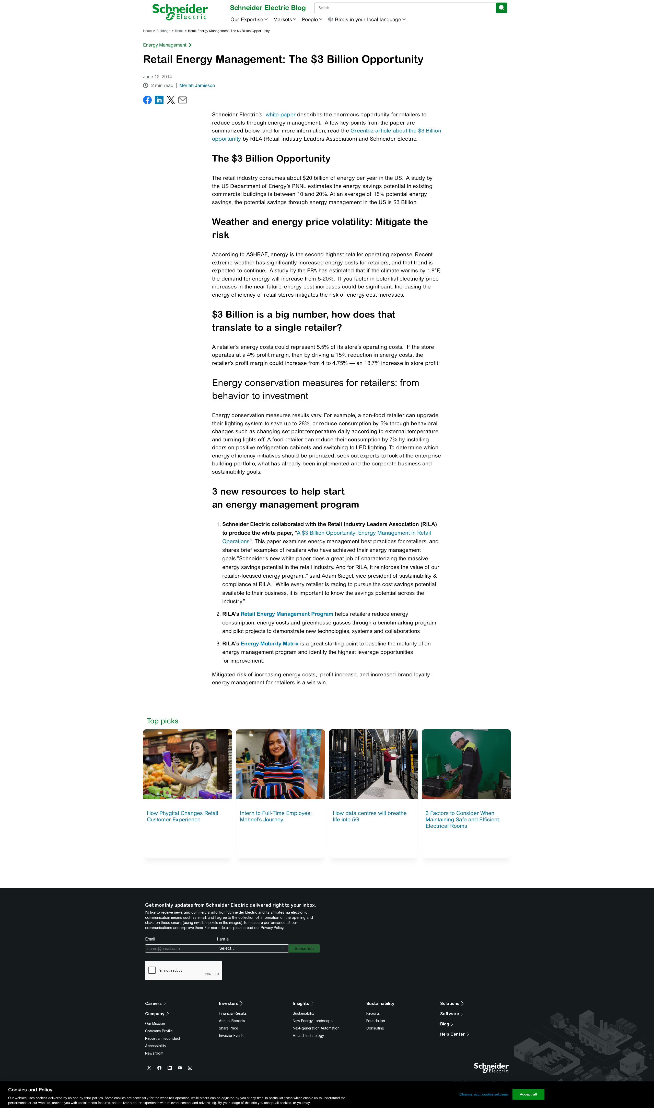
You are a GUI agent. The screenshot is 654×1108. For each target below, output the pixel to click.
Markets (282, 19)
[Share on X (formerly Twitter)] (171, 101)
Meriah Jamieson (197, 85)
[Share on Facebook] (147, 101)
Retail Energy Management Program (287, 614)
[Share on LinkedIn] (159, 101)
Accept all (528, 1094)
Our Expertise (246, 19)
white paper (281, 114)
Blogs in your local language (368, 19)
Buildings (163, 31)
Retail (179, 31)
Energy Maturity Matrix (270, 643)
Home (147, 31)
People (310, 19)
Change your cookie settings (483, 1094)
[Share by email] (182, 101)
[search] (501, 8)
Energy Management (164, 45)
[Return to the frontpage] (180, 12)
